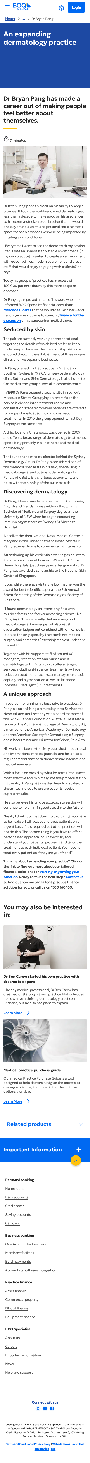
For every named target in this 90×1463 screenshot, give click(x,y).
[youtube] (45, 1410)
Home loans (14, 1188)
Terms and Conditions (19, 1444)
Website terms (61, 1444)
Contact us (74, 877)
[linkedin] (38, 1410)
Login (76, 7)
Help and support (19, 1372)
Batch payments (18, 1261)
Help (58, 8)
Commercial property (21, 1299)
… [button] (23, 18)
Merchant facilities (19, 1252)
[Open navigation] (7, 7)
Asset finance (15, 1291)
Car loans (12, 1223)
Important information (23, 1355)
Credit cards (14, 1206)
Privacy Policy (42, 1444)
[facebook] (52, 1410)
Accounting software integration (30, 1270)
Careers (11, 1346)
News (9, 1364)
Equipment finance (20, 1317)
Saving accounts (18, 1214)
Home (10, 18)
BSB (53, 1448)
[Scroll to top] (76, 1160)
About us (12, 1337)
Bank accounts (16, 1197)
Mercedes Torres (17, 310)
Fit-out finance (16, 1308)
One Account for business (25, 1244)
